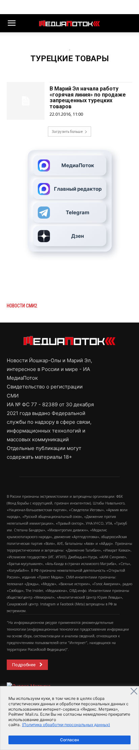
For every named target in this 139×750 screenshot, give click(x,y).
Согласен (69, 739)
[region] (69, 718)
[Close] (134, 691)
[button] (11, 23)
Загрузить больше (67, 131)
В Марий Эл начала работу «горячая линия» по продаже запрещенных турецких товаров (88, 97)
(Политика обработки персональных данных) (66, 724)
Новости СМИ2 (22, 305)
